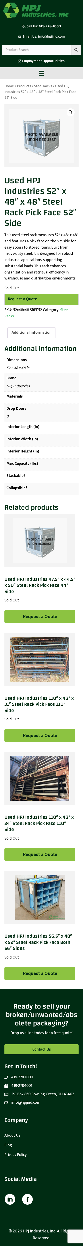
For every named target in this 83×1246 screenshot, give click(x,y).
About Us (12, 1135)
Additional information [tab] (32, 332)
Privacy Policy (15, 1155)
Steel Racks (43, 86)
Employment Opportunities (44, 61)
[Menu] (41, 73)
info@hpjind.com (51, 36)
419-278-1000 (50, 26)
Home (9, 86)
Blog (8, 1145)
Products (24, 86)
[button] (71, 112)
